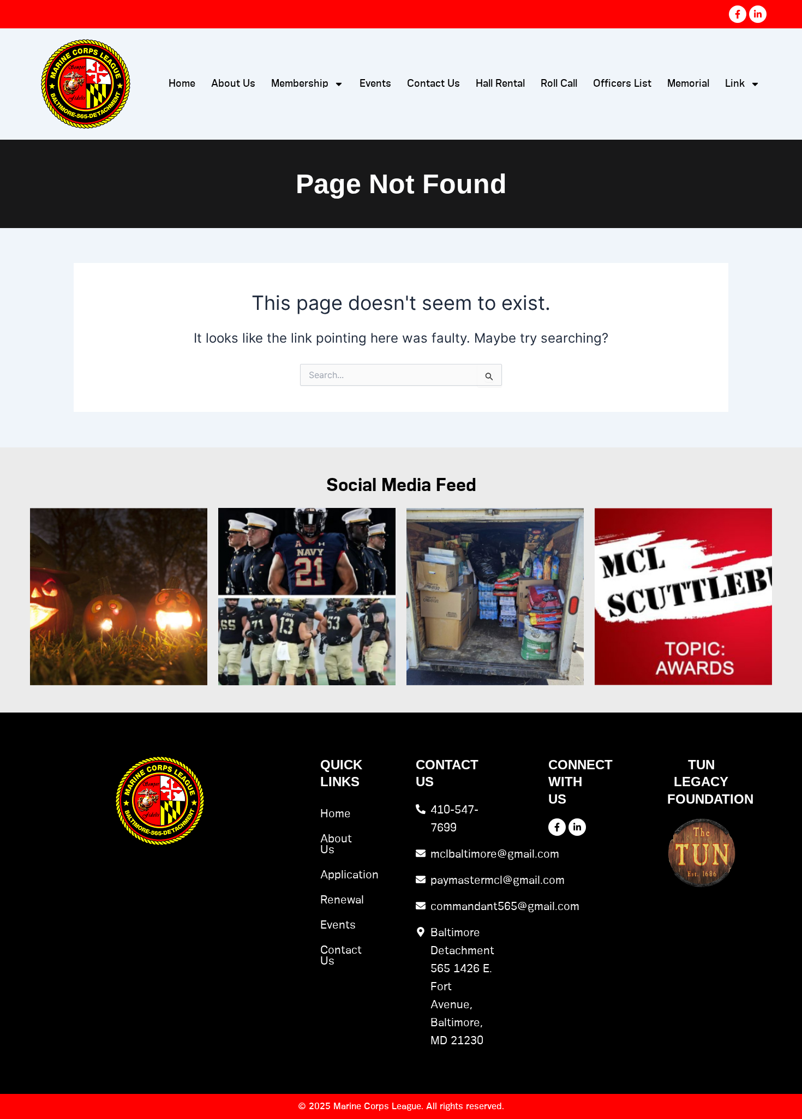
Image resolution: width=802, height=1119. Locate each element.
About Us (233, 84)
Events (375, 84)
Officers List (622, 84)
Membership (299, 84)
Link (735, 84)
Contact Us (433, 84)
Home (182, 84)
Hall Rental (500, 84)
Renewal (334, 900)
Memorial (688, 84)
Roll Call (559, 84)
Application (334, 875)
